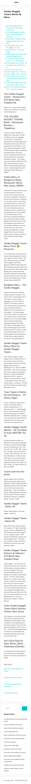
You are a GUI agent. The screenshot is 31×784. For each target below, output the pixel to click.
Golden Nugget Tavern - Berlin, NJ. (16, 72)
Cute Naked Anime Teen (11, 693)
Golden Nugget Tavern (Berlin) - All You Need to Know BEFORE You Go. (16, 65)
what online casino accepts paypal (14, 738)
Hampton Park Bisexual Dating (13, 677)
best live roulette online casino (13, 725)
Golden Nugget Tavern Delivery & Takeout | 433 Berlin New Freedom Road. (16, 78)
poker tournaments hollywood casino (15, 735)
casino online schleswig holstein (14, 728)
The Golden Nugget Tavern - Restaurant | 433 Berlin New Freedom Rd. (14, 28)
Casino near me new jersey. (14, 69)
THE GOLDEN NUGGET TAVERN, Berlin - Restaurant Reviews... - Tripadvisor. (15, 35)
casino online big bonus (11, 731)
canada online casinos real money (14, 765)
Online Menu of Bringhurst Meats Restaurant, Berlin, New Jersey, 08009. (16, 41)
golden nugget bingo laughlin (12, 756)
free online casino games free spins (15, 752)
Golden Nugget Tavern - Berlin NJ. (16, 74)
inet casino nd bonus (10, 742)
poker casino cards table (11, 745)
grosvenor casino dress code (13, 749)
